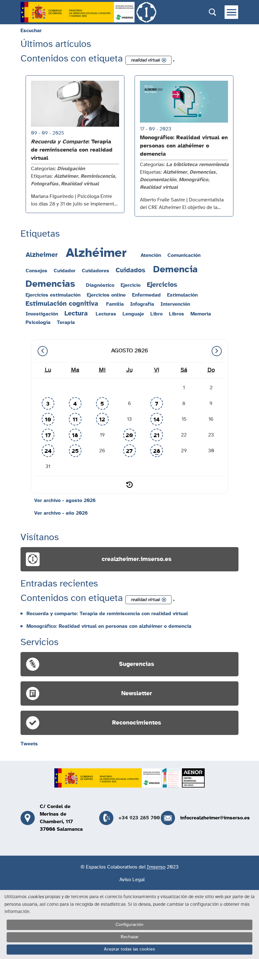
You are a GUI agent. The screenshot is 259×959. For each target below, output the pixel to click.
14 (157, 420)
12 (102, 420)
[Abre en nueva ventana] (78, 12)
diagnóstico (100, 285)
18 (75, 435)
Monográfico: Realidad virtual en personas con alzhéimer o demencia (184, 146)
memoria (200, 313)
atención (151, 255)
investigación (42, 313)
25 (75, 451)
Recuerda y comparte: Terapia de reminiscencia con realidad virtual (107, 613)
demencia (175, 269)
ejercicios (162, 284)
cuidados (130, 270)
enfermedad (146, 295)
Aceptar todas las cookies (129, 949)
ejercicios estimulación (53, 295)
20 (129, 435)
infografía (142, 304)
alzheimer (42, 254)
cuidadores (95, 270)
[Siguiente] (217, 351)
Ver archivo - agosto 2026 (65, 500)
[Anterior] (43, 351)
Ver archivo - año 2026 (61, 513)
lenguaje (133, 313)
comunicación (184, 255)
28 (156, 451)
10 (48, 420)
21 (157, 435)
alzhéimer (96, 253)
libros (176, 313)
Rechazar (130, 937)
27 (129, 451)
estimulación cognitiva (62, 303)
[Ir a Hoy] (129, 484)
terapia (66, 322)
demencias (50, 284)
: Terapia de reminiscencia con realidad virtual (71, 150)
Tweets (29, 743)
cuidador (64, 270)
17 (48, 435)
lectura (76, 313)
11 (75, 420)
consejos (36, 270)
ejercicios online (106, 295)
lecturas (106, 313)
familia (115, 304)
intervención (175, 304)
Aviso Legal (132, 879)
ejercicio (131, 285)
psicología (38, 322)
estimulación (182, 295)
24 (48, 451)
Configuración (129, 924)
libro (156, 313)
